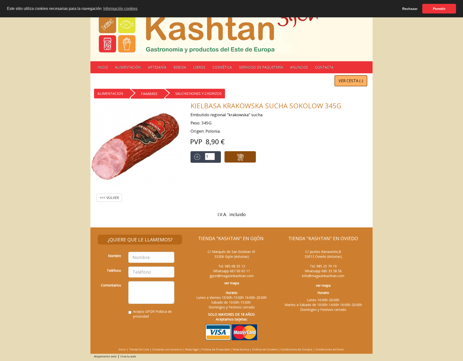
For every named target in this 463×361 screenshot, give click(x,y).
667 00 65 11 (240, 271)
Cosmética (222, 67)
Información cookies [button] (120, 9)
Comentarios (111, 285)
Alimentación (128, 67)
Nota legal (191, 349)
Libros (199, 67)
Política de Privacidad (216, 349)
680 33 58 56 (331, 271)
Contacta (324, 67)
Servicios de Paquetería (261, 67)
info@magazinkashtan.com (323, 275)
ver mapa (231, 283)
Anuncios (299, 67)
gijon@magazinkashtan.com (232, 275)
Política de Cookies (264, 349)
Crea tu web (128, 356)
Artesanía (157, 67)
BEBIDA (180, 67)
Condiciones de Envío (329, 349)
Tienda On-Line (139, 349)
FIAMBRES (149, 93)
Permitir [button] (439, 9)
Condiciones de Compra (296, 349)
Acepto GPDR (152, 314)
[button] (240, 157)
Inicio (103, 67)
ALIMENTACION (110, 93)
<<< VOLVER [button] (109, 197)
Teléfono (114, 270)
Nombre (114, 255)
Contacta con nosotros (167, 349)
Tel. (231, 266)
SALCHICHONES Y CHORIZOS (198, 93)
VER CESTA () (351, 80)
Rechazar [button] (409, 9)
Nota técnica (241, 349)
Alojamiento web (105, 356)
